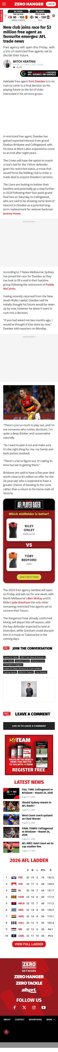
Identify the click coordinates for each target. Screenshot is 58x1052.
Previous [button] (5, 15)
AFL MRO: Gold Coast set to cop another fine (37, 845)
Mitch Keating (24, 61)
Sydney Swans (10, 672)
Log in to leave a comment (29, 725)
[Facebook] (14, 1008)
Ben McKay (35, 598)
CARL (21, 935)
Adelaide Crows (22, 661)
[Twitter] (24, 1008)
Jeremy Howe (12, 213)
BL (19, 890)
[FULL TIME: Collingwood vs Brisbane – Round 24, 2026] (11, 793)
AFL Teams (8, 661)
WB (20, 929)
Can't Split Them (29, 576)
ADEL (21, 916)
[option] (18, 16)
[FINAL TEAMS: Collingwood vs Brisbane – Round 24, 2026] (11, 832)
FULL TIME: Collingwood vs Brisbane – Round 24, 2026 (37, 791)
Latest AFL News (11, 657)
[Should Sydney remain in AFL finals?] (11, 806)
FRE (20, 877)
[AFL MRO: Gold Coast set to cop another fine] (11, 847)
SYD (20, 884)
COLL (21, 922)
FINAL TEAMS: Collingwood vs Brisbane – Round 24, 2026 (37, 831)
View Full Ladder (29, 944)
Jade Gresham (21, 602)
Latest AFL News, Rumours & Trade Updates (22, 668)
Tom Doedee (37, 81)
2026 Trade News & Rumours (32, 657)
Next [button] (53, 15)
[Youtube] (43, 1008)
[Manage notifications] (6, 1032)
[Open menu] (4, 4)
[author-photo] (29, 696)
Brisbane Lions (38, 661)
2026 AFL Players (26, 672)
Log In (51, 4)
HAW (21, 897)
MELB (21, 903)
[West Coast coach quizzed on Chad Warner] (11, 819)
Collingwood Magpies (13, 664)
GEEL (21, 909)
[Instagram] (34, 1008)
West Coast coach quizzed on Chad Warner (37, 817)
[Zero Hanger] (29, 4)
